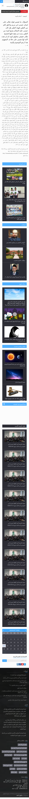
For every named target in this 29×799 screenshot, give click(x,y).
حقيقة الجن (12, 766)
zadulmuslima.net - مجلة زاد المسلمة (19, 785)
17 (21, 642)
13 (11, 639)
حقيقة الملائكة (14, 769)
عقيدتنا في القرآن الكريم (21, 748)
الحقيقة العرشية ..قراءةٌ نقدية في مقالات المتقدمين (17, 697)
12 (14, 639)
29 (4, 645)
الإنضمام (4, 657)
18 (18, 642)
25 (18, 645)
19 (14, 642)
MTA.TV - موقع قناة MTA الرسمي (20, 782)
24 (21, 645)
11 (18, 639)
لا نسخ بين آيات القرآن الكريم (20, 759)
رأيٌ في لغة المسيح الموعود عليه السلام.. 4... (14, 259)
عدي (26, 45)
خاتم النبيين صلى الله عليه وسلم (8, 748)
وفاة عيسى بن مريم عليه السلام (20, 752)
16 (25, 642)
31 (21, 649)
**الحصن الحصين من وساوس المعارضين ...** (17, 682)
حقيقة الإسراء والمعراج (21, 766)
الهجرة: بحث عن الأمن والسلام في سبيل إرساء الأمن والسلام (14, 675)
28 (7, 645)
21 (7, 642)
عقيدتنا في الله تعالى (22, 741)
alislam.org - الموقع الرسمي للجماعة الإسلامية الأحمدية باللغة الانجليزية (15, 779)
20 (11, 642)
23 (25, 645)
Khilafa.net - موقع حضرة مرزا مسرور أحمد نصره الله (16, 777)
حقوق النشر (19, 792)
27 (11, 645)
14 (7, 639)
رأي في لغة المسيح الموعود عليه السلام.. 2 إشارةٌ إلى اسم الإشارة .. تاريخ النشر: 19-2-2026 (14, 689)
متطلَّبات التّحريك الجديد (21, 685)
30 (25, 649)
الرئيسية (25, 16)
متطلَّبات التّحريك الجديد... (19, 242)
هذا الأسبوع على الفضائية (19, 401)
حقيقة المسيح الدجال (20, 361)
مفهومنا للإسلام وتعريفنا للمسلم (20, 762)
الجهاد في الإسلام (8, 752)
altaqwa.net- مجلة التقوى (22, 784)
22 (4, 642)
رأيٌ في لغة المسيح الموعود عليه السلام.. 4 (18, 672)
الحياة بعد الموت (16, 755)
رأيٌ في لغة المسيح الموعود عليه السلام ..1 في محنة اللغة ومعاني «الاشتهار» (15, 693)
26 (14, 645)
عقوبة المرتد (24, 755)
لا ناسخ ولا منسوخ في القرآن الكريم (17, 395)
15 (4, 639)
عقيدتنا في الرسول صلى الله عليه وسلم (19, 745)
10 (21, 639)
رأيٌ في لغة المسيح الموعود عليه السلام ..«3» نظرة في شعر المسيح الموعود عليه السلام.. (14, 678)
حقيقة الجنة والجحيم (22, 769)
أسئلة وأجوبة (18, 16)
